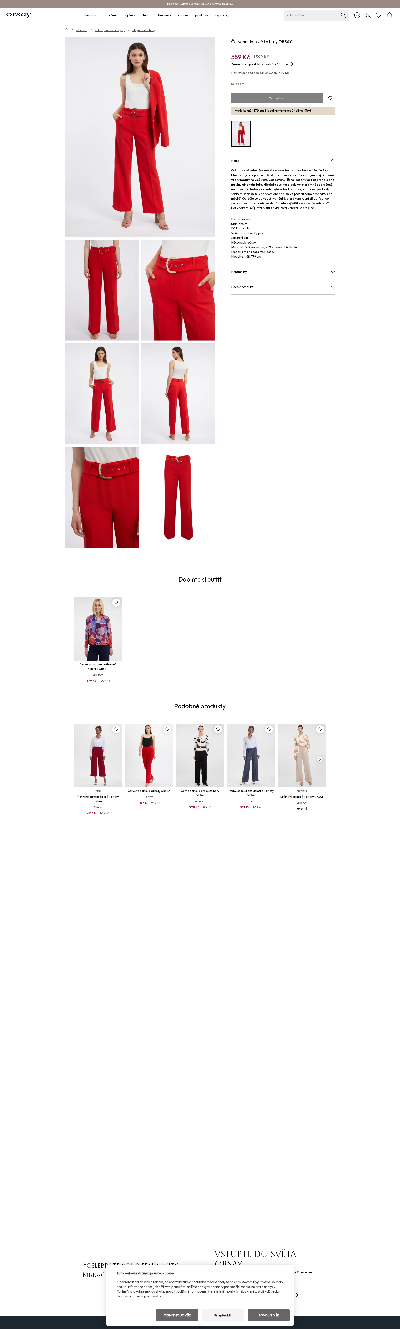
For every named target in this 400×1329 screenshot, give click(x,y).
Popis (235, 160)
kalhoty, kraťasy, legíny (110, 30)
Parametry (239, 272)
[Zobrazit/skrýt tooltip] (291, 64)
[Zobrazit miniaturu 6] (178, 497)
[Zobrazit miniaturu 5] (102, 497)
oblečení (81, 30)
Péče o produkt (242, 287)
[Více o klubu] (357, 15)
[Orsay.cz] (19, 15)
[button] (330, 98)
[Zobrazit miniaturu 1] (102, 290)
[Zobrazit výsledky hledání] (343, 15)
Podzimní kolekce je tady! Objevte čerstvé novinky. (200, 4)
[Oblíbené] (379, 15)
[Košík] (389, 15)
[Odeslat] (297, 1295)
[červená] (241, 134)
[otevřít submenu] (98, 15)
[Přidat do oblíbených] (116, 603)
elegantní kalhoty (143, 30)
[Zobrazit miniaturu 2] (178, 290)
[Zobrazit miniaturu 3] (102, 393)
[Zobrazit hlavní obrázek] (140, 137)
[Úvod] (66, 30)
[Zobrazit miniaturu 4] (178, 393)
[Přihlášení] (368, 15)
